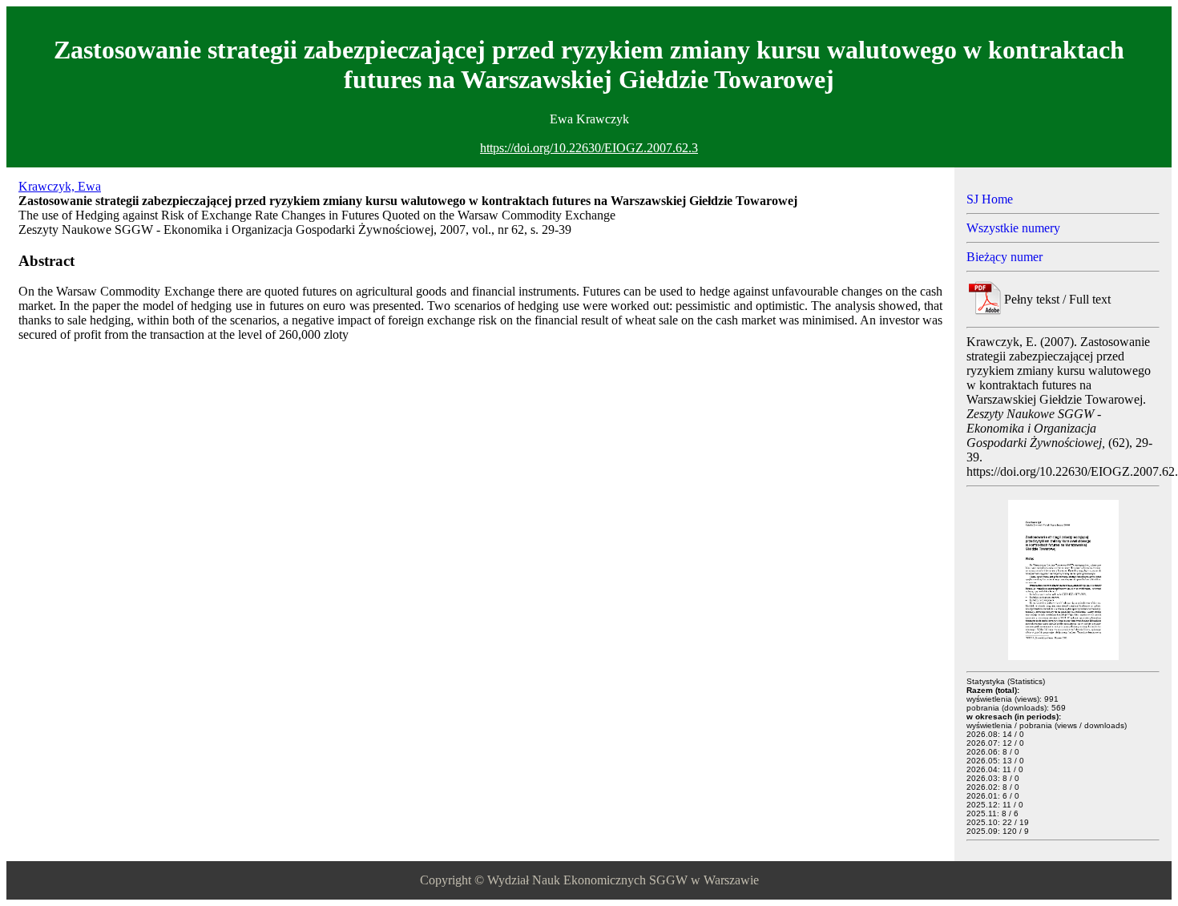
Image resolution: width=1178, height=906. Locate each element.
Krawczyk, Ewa (59, 186)
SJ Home (989, 199)
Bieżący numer (1004, 257)
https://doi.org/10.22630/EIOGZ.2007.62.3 (589, 148)
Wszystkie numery (1013, 228)
